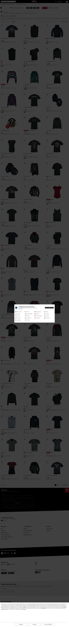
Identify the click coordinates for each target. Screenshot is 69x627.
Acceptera (21, 624)
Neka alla (34, 624)
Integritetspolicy (23, 609)
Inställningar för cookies (4, 609)
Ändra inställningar (48, 624)
